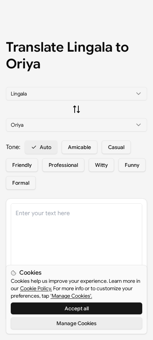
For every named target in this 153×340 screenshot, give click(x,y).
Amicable (79, 147)
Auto (45, 147)
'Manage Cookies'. (71, 295)
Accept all (77, 308)
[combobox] (76, 93)
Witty (101, 165)
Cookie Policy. (36, 288)
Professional (63, 165)
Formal (20, 182)
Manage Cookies (76, 323)
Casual (116, 147)
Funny (132, 165)
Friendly (22, 165)
